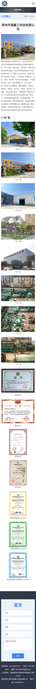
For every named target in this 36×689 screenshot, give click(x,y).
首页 (25, 16)
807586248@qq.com (23, 669)
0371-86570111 (15, 666)
